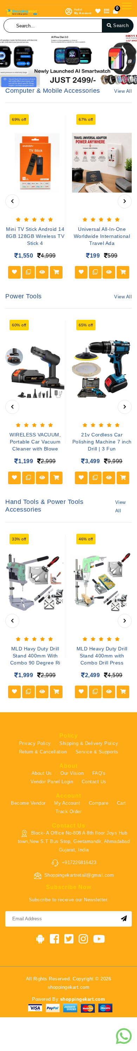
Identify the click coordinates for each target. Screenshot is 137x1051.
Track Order (69, 811)
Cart (121, 803)
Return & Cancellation (43, 751)
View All (123, 91)
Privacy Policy (35, 743)
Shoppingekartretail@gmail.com (79, 875)
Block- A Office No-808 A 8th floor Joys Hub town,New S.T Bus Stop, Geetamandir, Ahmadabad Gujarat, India (74, 841)
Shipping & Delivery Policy (88, 743)
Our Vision (72, 773)
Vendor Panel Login (52, 781)
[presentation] (12, 201)
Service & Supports (97, 751)
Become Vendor (28, 803)
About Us (42, 773)
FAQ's (99, 773)
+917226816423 (79, 862)
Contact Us (94, 781)
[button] (3, 61)
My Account (67, 803)
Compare (99, 803)
